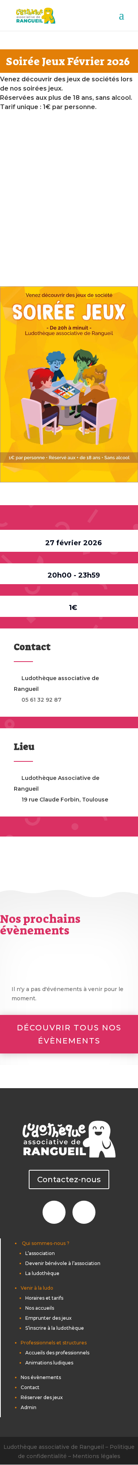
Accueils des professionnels (57, 1353)
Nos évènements (41, 1377)
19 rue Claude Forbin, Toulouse (64, 799)
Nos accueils (39, 1308)
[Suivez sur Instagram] (83, 1212)
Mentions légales (96, 1456)
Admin (28, 1407)
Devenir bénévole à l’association (62, 1263)
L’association (40, 1253)
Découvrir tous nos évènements (69, 1034)
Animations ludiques (49, 1363)
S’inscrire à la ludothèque (54, 1328)
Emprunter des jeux (48, 1318)
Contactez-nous (69, 1179)
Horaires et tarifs (44, 1298)
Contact (30, 1387)
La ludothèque (42, 1273)
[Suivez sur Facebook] (54, 1212)
